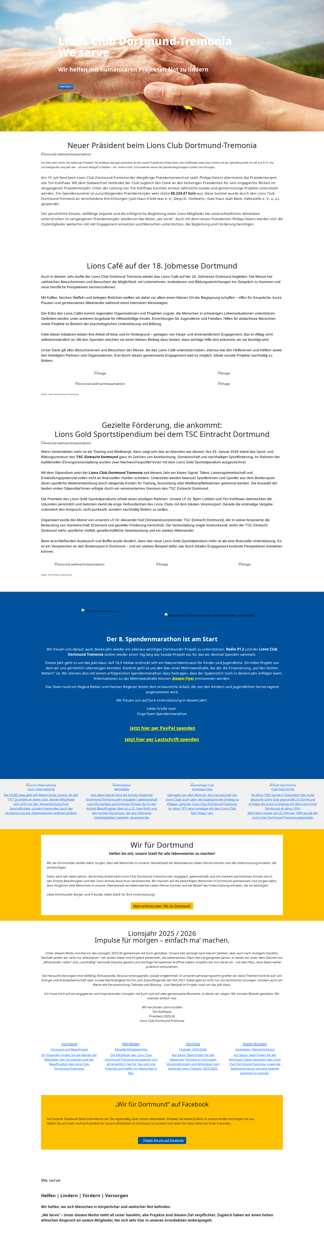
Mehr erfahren (66, 87)
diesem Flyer (183, 678)
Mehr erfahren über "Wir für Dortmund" (162, 906)
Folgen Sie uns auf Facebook (163, 1140)
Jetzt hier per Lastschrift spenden (162, 739)
